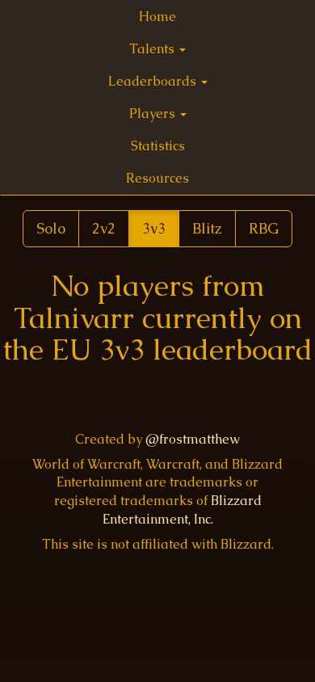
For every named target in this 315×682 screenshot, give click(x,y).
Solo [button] (50, 228)
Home (157, 16)
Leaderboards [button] (154, 81)
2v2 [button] (104, 228)
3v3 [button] (154, 228)
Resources (157, 178)
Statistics (158, 145)
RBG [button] (264, 228)
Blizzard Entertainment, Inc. (182, 510)
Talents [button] (153, 48)
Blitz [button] (207, 228)
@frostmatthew (192, 439)
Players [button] (153, 113)
